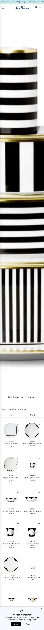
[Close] (42, 609)
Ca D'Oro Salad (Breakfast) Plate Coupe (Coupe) (11, 478)
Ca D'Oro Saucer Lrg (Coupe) (12, 577)
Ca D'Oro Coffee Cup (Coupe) (11, 511)
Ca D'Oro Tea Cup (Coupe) (32, 511)
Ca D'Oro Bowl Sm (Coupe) (32, 577)
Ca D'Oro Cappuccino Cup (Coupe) (11, 544)
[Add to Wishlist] (18, 424)
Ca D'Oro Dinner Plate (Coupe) (11, 444)
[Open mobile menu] (3, 8)
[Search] (36, 7)
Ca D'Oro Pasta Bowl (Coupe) (32, 443)
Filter (11, 415)
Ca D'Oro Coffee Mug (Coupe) (32, 544)
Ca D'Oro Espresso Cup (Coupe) (32, 478)
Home (4, 409)
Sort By (33, 415)
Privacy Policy (31, 620)
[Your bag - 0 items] (41, 7)
